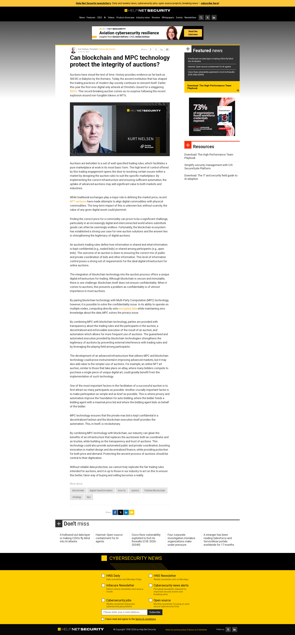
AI (105, 17)
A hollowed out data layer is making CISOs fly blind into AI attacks (75, 538)
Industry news (143, 17)
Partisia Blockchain (107, 49)
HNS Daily (113, 576)
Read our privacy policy (176, 630)
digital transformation (101, 490)
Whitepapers (168, 17)
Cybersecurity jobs (118, 600)
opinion (135, 490)
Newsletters (190, 17)
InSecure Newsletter (120, 585)
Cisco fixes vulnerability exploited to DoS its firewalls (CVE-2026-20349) (146, 539)
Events (179, 17)
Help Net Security (147, 629)
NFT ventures (78, 201)
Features (91, 17)
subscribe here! (210, 3)
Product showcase (125, 17)
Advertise (202, 630)
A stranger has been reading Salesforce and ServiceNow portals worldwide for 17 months (219, 539)
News (82, 17)
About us (192, 630)
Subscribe (154, 612)
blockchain (78, 490)
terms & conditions (146, 619)
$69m (73, 91)
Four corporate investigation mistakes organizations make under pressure (181, 539)
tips (89, 497)
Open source (162, 600)
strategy (76, 497)
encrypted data (128, 308)
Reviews (156, 17)
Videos (111, 17)
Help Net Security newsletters (93, 3)
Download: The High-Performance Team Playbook (209, 87)
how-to (122, 490)
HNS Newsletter (165, 576)
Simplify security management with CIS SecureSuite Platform (208, 166)
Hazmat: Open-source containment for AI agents (209, 66)
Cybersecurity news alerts (171, 585)
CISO (99, 17)
